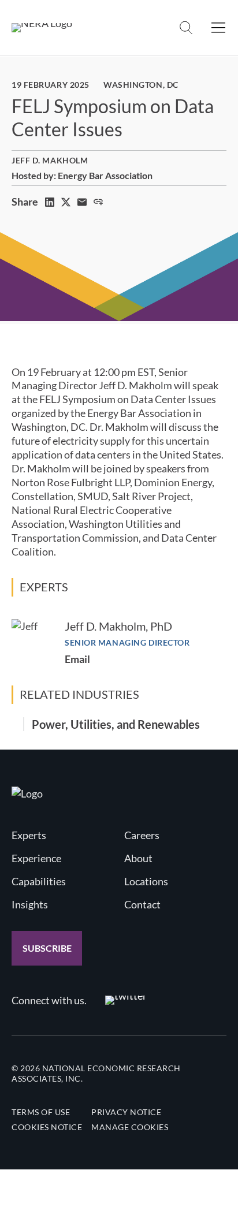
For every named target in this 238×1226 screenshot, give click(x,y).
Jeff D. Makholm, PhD (118, 626)
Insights (30, 904)
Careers (141, 835)
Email (77, 659)
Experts (29, 835)
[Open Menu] (218, 28)
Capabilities (39, 881)
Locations (146, 881)
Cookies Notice (47, 1127)
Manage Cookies (129, 1127)
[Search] (186, 28)
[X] (65, 202)
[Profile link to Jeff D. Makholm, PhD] (32, 640)
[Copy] (98, 202)
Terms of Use (41, 1112)
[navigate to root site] (27, 793)
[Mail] (82, 202)
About (138, 858)
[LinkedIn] (49, 202)
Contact (142, 904)
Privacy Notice (126, 1112)
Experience (36, 858)
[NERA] (42, 27)
